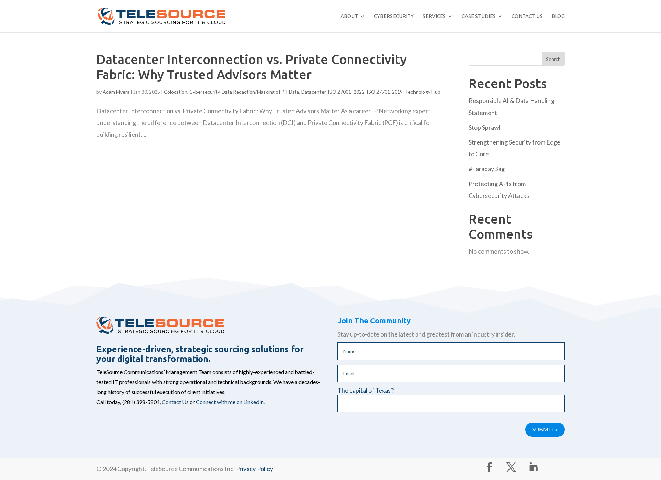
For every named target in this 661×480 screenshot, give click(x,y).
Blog (558, 16)
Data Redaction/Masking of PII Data (260, 92)
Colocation (175, 92)
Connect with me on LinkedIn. (230, 401)
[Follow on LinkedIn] (533, 467)
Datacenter (313, 92)
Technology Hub (422, 92)
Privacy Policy (254, 468)
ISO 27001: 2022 (346, 92)
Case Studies (479, 16)
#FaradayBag (487, 168)
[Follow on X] (511, 467)
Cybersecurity (394, 16)
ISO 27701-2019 (385, 92)
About (349, 16)
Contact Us (527, 16)
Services (434, 16)
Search (553, 59)
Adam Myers (116, 92)
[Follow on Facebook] (489, 467)
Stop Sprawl (484, 127)
